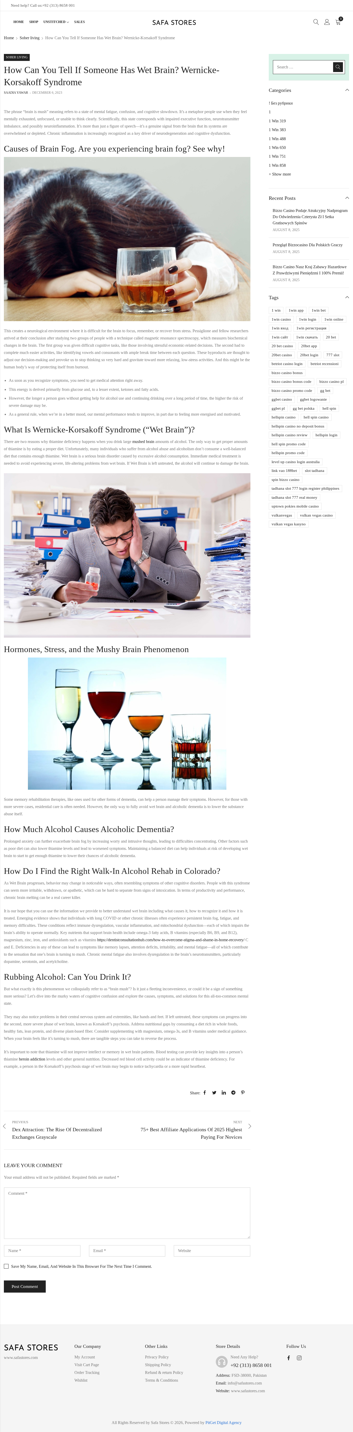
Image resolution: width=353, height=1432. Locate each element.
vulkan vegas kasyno (289, 524)
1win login (307, 319)
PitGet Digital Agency (223, 1422)
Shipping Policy (158, 1365)
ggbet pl (278, 408)
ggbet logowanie (313, 399)
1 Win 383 (277, 130)
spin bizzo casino (286, 480)
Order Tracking (86, 1372)
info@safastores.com (245, 1383)
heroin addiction (32, 1059)
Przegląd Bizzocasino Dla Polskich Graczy (308, 245)
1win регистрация (311, 328)
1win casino (281, 319)
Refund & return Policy (164, 1372)
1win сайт (280, 337)
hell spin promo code (289, 444)
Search (338, 67)
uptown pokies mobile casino (295, 506)
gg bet (325, 391)
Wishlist (80, 1380)
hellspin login (326, 435)
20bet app (309, 346)
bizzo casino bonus (287, 373)
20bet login (309, 355)
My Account (84, 1357)
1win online (333, 319)
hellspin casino (284, 417)
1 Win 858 (277, 165)
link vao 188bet (284, 471)
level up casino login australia (296, 462)
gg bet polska (303, 408)
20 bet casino (282, 346)
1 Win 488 (277, 139)
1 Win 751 (277, 156)
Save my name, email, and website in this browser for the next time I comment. (81, 1266)
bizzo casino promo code (292, 391)
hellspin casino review (290, 435)
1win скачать (307, 337)
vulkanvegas (282, 515)
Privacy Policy (157, 1357)
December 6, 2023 (47, 92)
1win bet (319, 310)
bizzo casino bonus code (291, 381)
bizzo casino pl (331, 381)
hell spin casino (316, 417)
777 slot (332, 355)
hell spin (329, 408)
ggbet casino (282, 399)
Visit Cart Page (86, 1365)
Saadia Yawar (16, 92)
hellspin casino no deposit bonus (298, 426)
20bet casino (282, 355)
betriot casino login (287, 364)
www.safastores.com (248, 1391)
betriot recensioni (325, 364)
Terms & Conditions (161, 1380)
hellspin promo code (288, 453)
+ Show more (280, 174)
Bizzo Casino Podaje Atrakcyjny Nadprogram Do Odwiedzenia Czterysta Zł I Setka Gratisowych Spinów (310, 216)
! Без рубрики (281, 103)
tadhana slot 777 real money (294, 497)
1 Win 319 (277, 121)
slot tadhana (314, 471)
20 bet (331, 337)
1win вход (280, 328)
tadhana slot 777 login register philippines (305, 488)
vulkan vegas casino (316, 515)
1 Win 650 (277, 147)
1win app (296, 310)
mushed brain (143, 441)
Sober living (30, 38)
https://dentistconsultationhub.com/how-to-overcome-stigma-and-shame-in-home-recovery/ (170, 940)
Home (9, 38)
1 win (276, 310)
